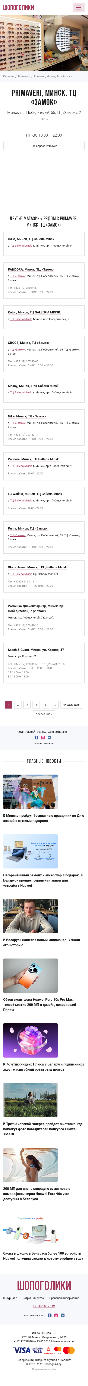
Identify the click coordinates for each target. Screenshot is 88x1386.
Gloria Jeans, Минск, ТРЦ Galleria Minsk (37, 567)
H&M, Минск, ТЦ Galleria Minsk (31, 239)
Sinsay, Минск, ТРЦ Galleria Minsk (33, 386)
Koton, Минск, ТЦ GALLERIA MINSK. (34, 312)
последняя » (44, 714)
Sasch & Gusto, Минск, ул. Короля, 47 (36, 650)
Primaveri (23, 76)
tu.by (53, 1369)
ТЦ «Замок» (17, 276)
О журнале (10, 1298)
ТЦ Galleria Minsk (21, 245)
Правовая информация (64, 1298)
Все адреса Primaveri (44, 145)
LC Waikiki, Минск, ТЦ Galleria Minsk (35, 494)
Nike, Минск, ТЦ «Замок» (27, 416)
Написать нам (45, 1305)
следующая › (71, 704)
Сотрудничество (33, 1298)
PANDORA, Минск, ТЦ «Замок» (31, 269)
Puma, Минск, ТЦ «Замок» (28, 528)
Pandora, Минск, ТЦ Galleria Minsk (33, 459)
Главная (8, 76)
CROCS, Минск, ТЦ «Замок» (29, 343)
